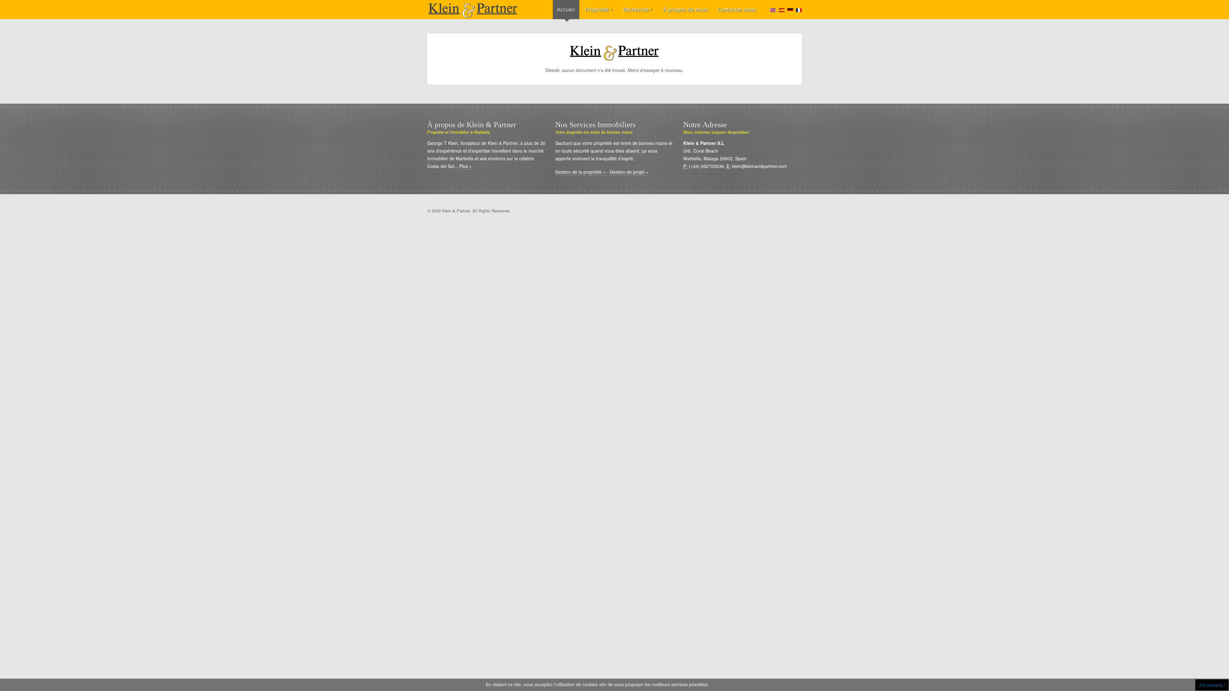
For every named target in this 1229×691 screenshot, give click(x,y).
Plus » (465, 166)
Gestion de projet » (629, 172)
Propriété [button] (597, 9)
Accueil (566, 9)
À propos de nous (685, 9)
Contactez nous (737, 9)
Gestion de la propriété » (580, 172)
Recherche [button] (636, 9)
